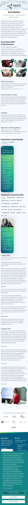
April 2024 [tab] (13, 200)
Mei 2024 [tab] (19, 200)
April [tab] (23, 212)
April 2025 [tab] (4, 209)
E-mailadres (4, 448)
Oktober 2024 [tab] (15, 203)
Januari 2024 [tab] (19, 197)
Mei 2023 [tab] (3, 197)
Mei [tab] (2, 215)
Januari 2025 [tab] (14, 206)
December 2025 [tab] (5, 212)
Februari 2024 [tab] (5, 200)
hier (5, 105)
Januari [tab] (13, 212)
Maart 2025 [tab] (22, 206)
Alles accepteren (13, 501)
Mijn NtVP (24, 2)
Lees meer (3, 346)
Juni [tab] (5, 215)
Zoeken (19, 2)
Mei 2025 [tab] (10, 209)
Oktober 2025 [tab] (17, 209)
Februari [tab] (18, 212)
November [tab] (11, 142)
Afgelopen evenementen (14, 17)
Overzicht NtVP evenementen (8, 15)
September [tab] (4, 142)
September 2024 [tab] (5, 203)
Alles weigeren (13, 497)
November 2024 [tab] (5, 206)
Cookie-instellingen (13, 492)
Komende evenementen (20, 15)
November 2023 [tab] (11, 197)
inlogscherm (11, 121)
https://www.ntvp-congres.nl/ (16, 89)
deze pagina (6, 133)
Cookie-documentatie (7, 488)
